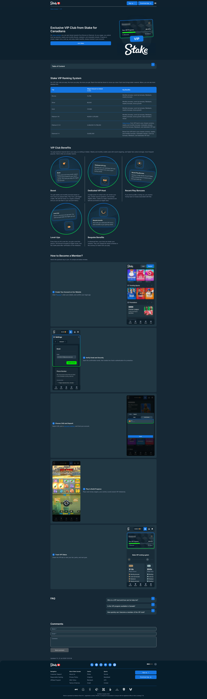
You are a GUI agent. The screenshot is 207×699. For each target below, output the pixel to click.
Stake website (57, 35)
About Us (72, 674)
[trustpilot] (110, 664)
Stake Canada (54, 9)
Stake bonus (126, 123)
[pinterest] (96, 664)
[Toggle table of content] (153, 64)
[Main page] (55, 3)
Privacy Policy (73, 677)
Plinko (89, 674)
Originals (90, 677)
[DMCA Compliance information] (150, 664)
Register (58, 295)
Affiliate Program (55, 680)
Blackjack (90, 680)
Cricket (106, 683)
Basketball (107, 677)
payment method (69, 426)
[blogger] (114, 664)
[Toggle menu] (155, 3)
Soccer (106, 674)
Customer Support (56, 674)
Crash (89, 683)
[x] (92, 664)
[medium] (105, 664)
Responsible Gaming (56, 677)
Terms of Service (74, 683)
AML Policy (72, 680)
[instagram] (101, 664)
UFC (105, 680)
